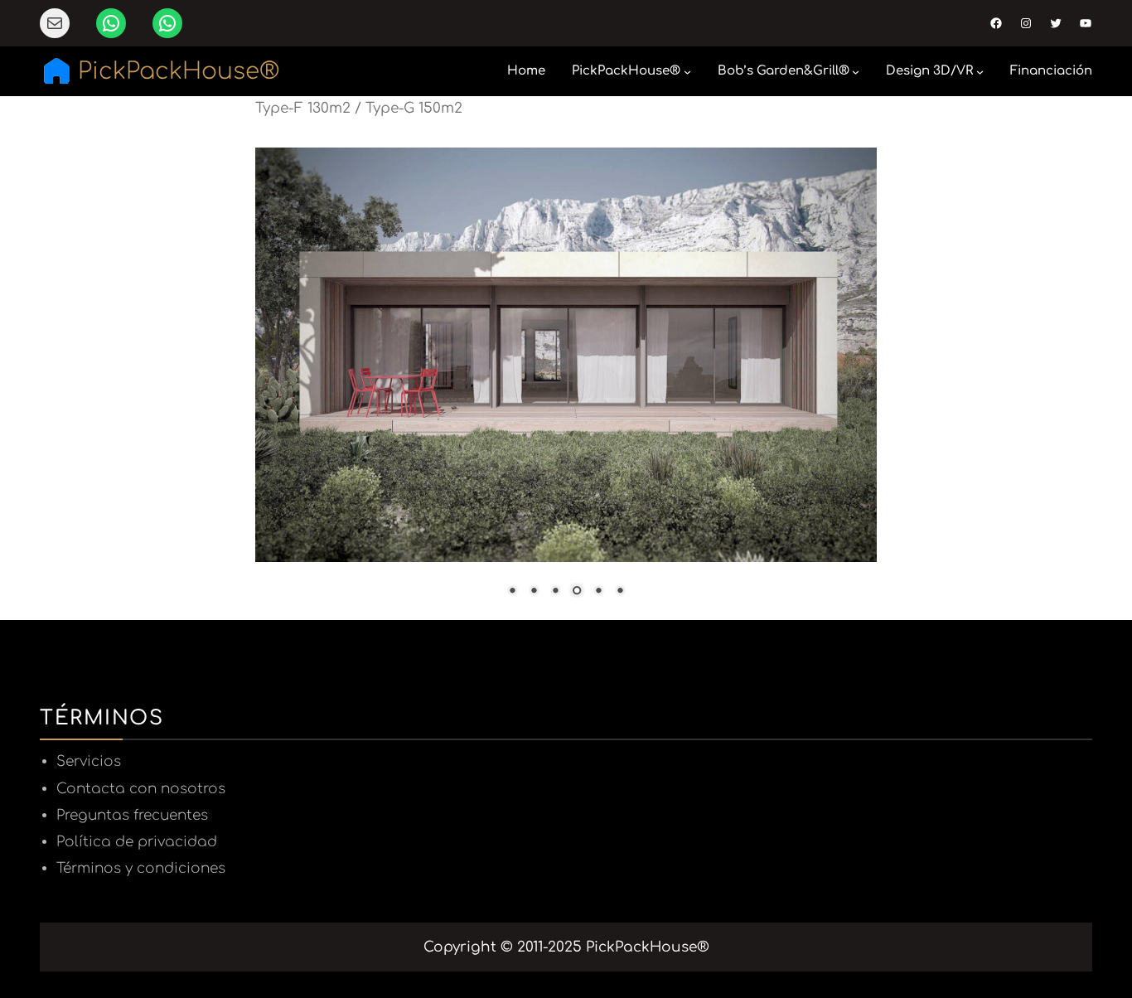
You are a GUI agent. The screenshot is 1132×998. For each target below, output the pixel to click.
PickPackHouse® (178, 71)
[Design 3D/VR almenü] (980, 71)
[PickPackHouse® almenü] (687, 71)
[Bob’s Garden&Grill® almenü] (855, 71)
